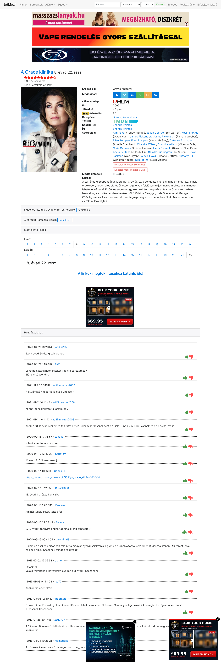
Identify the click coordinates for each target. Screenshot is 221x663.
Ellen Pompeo (121, 140)
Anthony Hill (186, 156)
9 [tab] (84, 244)
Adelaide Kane (121, 152)
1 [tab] (27, 244)
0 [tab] (190, 244)
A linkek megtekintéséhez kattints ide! (110, 273)
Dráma (117, 117)
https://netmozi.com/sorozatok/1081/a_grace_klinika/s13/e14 (63, 477)
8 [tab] (77, 244)
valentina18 (62, 539)
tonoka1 (59, 436)
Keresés (160, 4)
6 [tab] (63, 244)
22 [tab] (182, 244)
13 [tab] (116, 244)
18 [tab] (157, 244)
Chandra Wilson (146, 144)
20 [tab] (173, 255)
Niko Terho (142, 159)
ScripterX (60, 453)
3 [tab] (41, 244)
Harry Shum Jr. (162, 148)
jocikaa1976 (62, 347)
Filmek (23, 4)
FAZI (57, 364)
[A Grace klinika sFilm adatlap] (121, 101)
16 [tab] (140, 244)
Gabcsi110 (60, 471)
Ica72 (58, 581)
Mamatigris (61, 640)
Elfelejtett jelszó (207, 4)
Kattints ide (65, 220)
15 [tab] (132, 244)
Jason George (155, 132)
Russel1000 (62, 488)
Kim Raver (119, 132)
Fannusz (60, 505)
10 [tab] (91, 244)
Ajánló (49, 4)
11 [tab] (100, 244)
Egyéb (61, 4)
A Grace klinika (37, 72)
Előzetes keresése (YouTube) (129, 164)
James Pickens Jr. (141, 136)
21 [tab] (173, 244)
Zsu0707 (59, 619)
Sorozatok (36, 4)
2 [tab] (34, 244)
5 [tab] (55, 244)
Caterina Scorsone (181, 140)
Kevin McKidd (190, 132)
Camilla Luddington (160, 152)
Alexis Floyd (148, 156)
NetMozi (9, 4)
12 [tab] (107, 244)
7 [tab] (70, 244)
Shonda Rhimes (122, 124)
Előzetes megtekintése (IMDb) (130, 169)
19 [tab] (165, 244)
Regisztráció (187, 4)
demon (59, 560)
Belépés (172, 4)
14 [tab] (124, 244)
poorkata (60, 598)
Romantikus (129, 117)
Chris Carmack (122, 148)
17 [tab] (149, 244)
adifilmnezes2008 (64, 385)
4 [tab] (48, 244)
